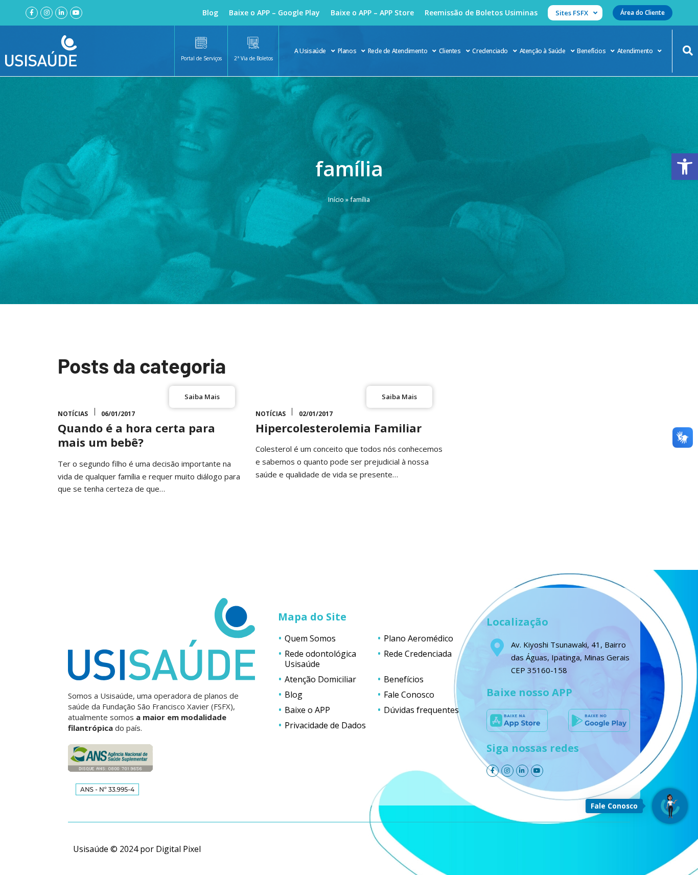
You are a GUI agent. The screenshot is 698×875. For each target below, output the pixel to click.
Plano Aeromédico (418, 638)
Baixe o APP (307, 710)
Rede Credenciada (418, 654)
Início (336, 199)
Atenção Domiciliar (320, 679)
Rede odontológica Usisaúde (320, 659)
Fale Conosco (409, 694)
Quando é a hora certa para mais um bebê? (136, 435)
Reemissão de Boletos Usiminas (481, 12)
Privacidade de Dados (325, 725)
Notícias (73, 413)
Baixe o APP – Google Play (274, 12)
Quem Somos (310, 638)
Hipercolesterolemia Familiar (338, 427)
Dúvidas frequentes (421, 710)
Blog (210, 12)
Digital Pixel (178, 849)
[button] (684, 166)
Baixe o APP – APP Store (372, 12)
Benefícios (591, 51)
